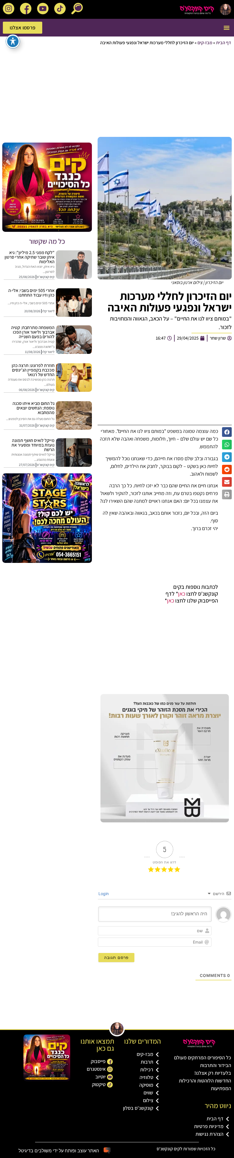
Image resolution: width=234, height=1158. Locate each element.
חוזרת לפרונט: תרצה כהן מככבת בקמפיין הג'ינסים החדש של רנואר (33, 370)
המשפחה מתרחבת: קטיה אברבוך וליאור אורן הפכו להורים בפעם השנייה (33, 332)
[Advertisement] (117, 92)
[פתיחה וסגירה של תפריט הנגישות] (13, 41)
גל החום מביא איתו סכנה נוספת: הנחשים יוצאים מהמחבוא (34, 407)
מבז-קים (204, 43)
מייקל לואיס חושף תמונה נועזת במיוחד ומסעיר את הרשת (33, 445)
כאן (181, 593)
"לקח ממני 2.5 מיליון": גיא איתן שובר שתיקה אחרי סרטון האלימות (30, 257)
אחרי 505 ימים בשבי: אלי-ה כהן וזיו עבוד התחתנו (31, 292)
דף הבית (223, 43)
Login (104, 893)
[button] (226, 28)
